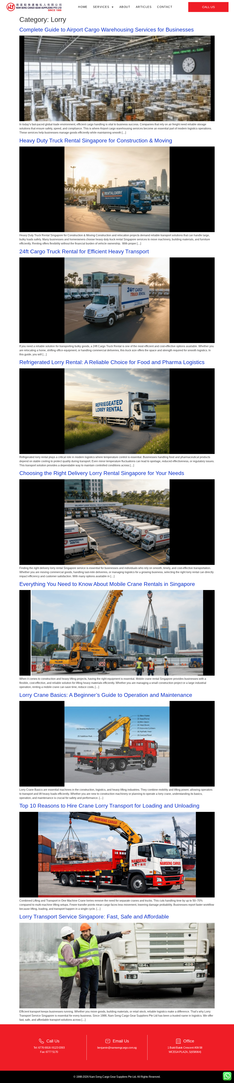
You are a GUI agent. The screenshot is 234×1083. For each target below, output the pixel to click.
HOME (82, 6)
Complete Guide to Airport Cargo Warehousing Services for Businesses (106, 30)
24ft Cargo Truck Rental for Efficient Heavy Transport (84, 251)
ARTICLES (144, 6)
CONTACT (164, 6)
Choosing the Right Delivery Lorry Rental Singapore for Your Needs (101, 473)
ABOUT (124, 6)
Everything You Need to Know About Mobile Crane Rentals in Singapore (107, 584)
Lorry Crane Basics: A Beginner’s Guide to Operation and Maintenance (105, 695)
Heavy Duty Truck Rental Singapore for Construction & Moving (95, 140)
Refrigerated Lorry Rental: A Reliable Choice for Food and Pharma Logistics (112, 362)
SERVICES (101, 6)
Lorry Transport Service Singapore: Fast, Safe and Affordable (94, 917)
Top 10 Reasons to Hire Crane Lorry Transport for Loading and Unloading (109, 806)
